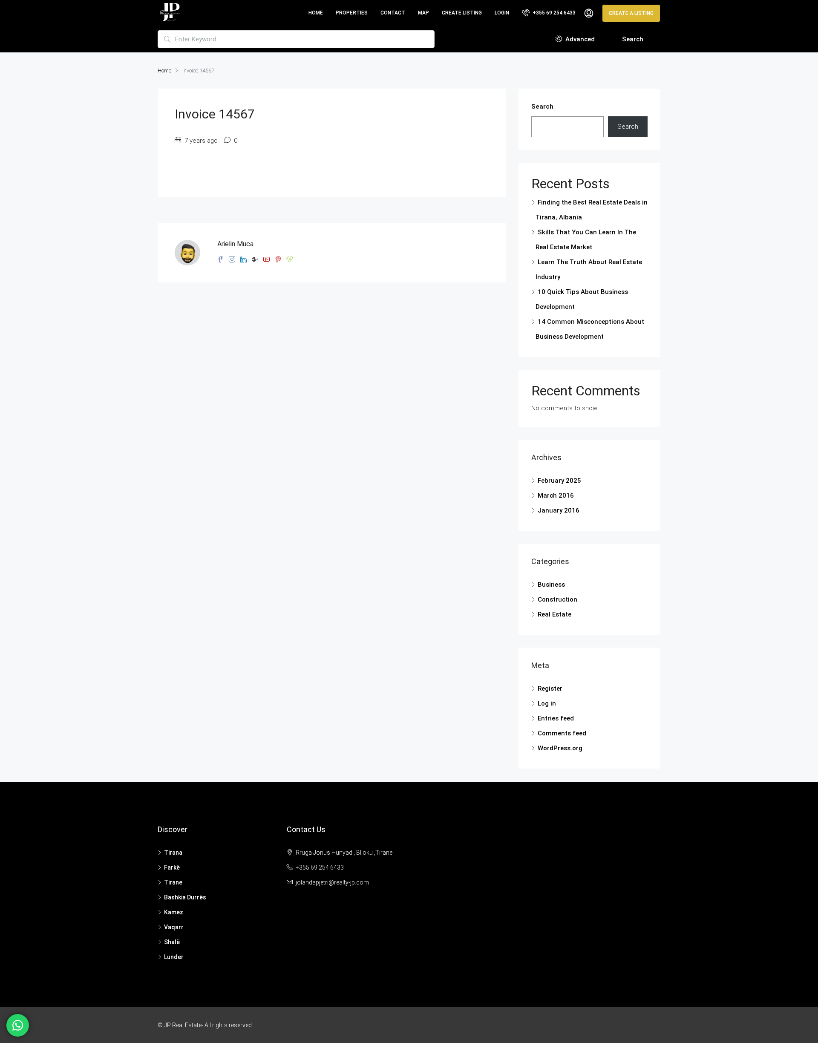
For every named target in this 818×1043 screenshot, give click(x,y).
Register (550, 688)
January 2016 (558, 510)
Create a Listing (631, 13)
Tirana (173, 852)
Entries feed (556, 718)
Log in (547, 703)
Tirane (173, 882)
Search (632, 39)
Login (502, 13)
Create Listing (462, 13)
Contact (392, 13)
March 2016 (556, 495)
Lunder (174, 957)
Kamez (173, 912)
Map (423, 13)
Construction (557, 599)
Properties (352, 13)
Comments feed (562, 733)
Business (551, 584)
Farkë (172, 867)
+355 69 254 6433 (553, 13)
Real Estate (554, 614)
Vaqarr (174, 927)
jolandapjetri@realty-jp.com (332, 882)
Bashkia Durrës (185, 897)
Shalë (172, 942)
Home (315, 13)
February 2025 (559, 480)
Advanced (579, 39)
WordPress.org (560, 748)
